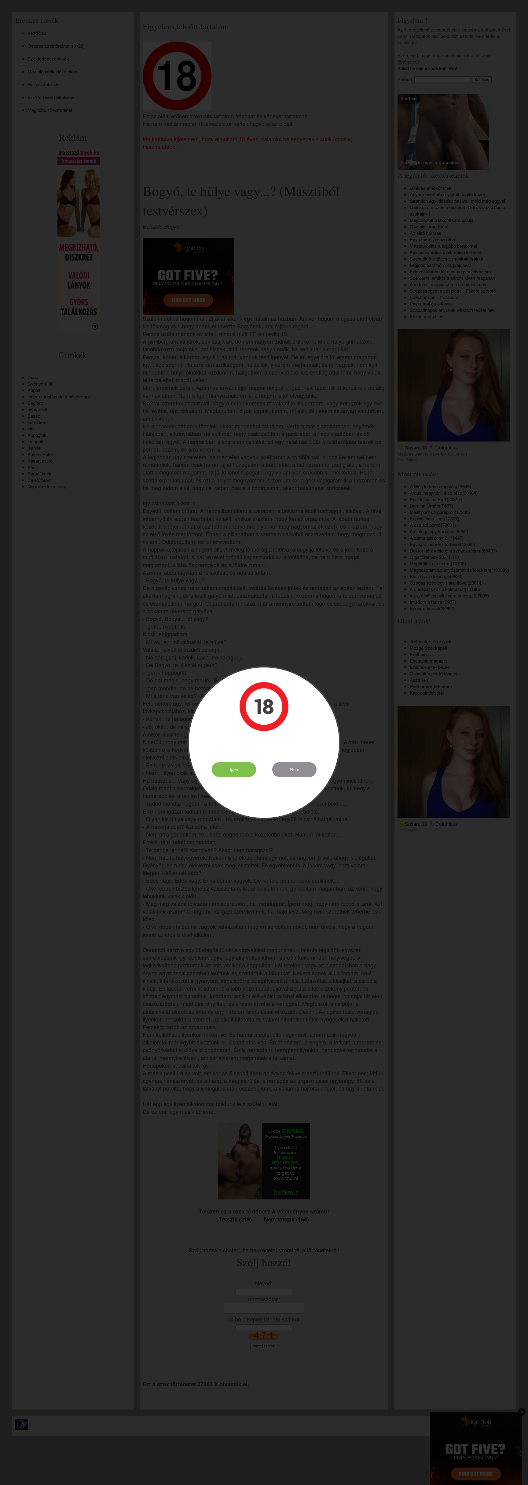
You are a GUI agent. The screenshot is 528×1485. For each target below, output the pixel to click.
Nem (294, 769)
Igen (233, 769)
